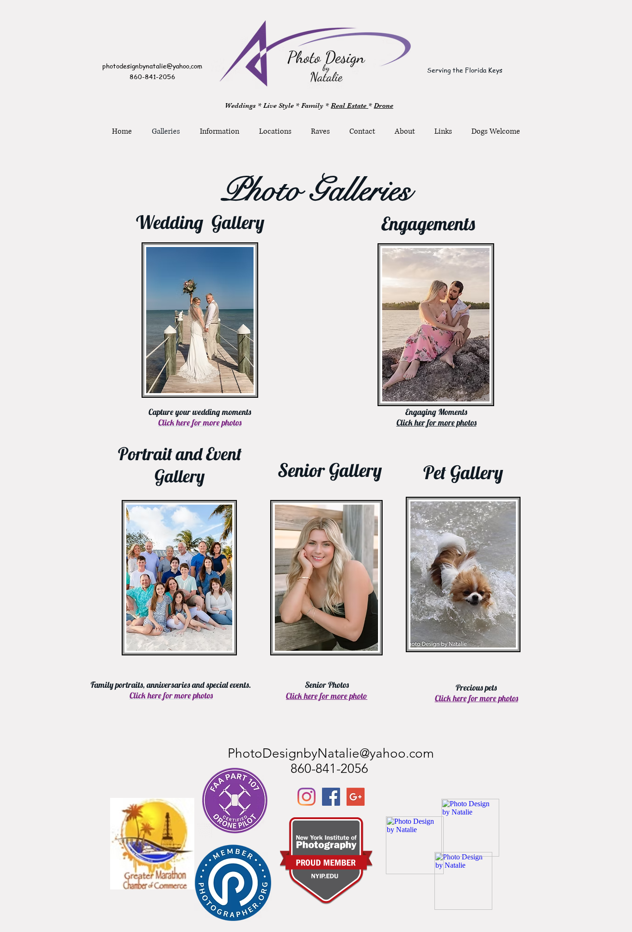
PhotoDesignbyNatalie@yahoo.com (331, 753)
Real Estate (349, 105)
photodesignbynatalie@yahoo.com (152, 65)
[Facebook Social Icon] (331, 797)
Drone (383, 105)
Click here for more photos (476, 698)
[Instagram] (306, 797)
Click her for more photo (437, 422)
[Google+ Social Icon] (356, 797)
